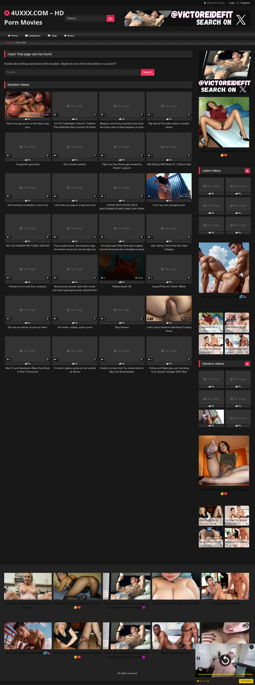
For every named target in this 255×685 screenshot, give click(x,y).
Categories (34, 35)
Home (14, 35)
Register (245, 2)
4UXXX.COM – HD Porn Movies (34, 18)
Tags (54, 35)
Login (232, 2)
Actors (70, 35)
